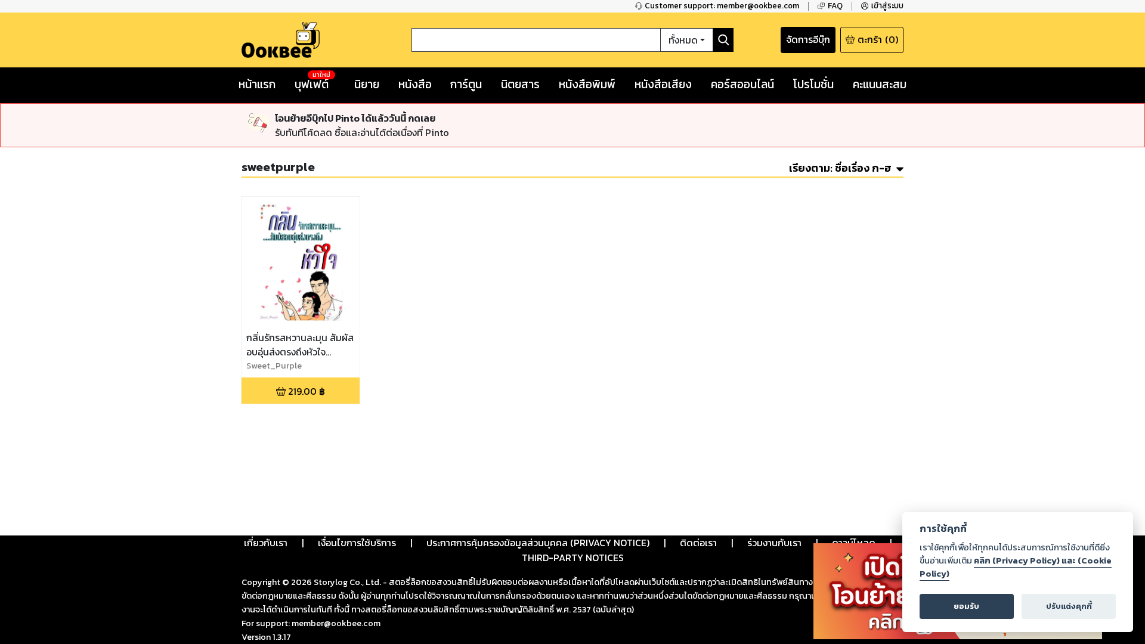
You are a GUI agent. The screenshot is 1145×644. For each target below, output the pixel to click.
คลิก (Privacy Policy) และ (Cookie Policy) (1016, 567)
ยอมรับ (966, 606)
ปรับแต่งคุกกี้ (1069, 606)
